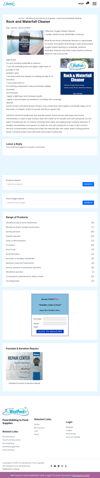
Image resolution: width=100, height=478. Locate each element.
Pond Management (11, 446)
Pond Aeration (8, 450)
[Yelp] (66, 466)
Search (88, 184)
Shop (36, 434)
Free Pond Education (11, 440)
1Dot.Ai (16, 469)
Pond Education (13, 254)
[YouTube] (55, 466)
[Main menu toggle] (94, 3)
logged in (22, 147)
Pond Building (8, 443)
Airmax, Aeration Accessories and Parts (23, 267)
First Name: (38, 319)
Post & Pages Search (15, 198)
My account (39, 428)
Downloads (71, 434)
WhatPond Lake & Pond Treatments (21, 222)
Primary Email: (36, 325)
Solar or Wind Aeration (16, 240)
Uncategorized (12, 281)
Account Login (81, 475)
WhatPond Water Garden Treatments (22, 227)
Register (69, 427)
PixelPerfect (7, 469)
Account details (73, 437)
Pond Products (8, 436)
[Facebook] (51, 466)
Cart (36, 431)
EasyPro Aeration (13, 236)
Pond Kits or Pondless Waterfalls (20, 258)
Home (37, 424)
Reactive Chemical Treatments (20, 263)
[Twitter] (58, 466)
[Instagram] (62, 466)
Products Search (13, 180)
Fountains (10, 245)
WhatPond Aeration (14, 272)
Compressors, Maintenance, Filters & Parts (24, 276)
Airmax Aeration (13, 231)
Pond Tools (10, 249)
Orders (69, 430)
